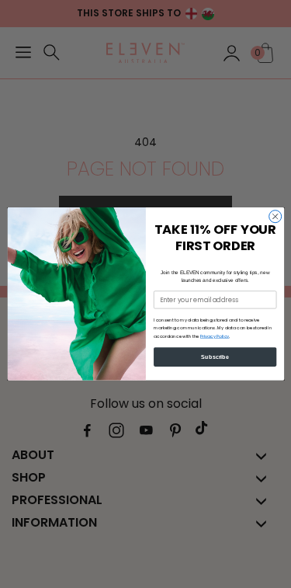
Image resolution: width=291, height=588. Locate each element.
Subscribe (215, 356)
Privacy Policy (214, 336)
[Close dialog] (274, 216)
